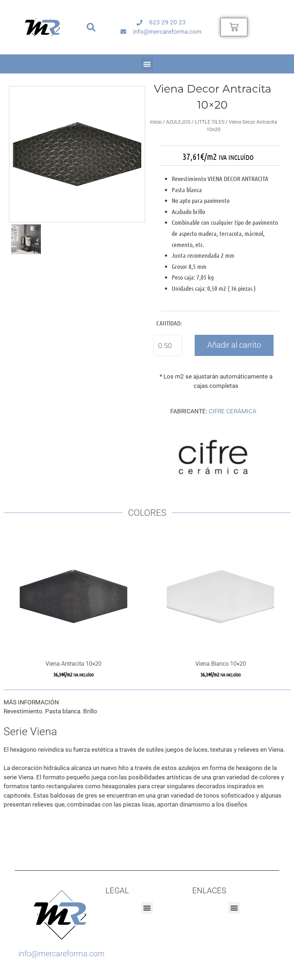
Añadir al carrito (234, 345)
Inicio (156, 122)
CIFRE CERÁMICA (232, 411)
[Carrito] (233, 27)
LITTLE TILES (209, 122)
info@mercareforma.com (61, 953)
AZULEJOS (178, 122)
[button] (91, 27)
